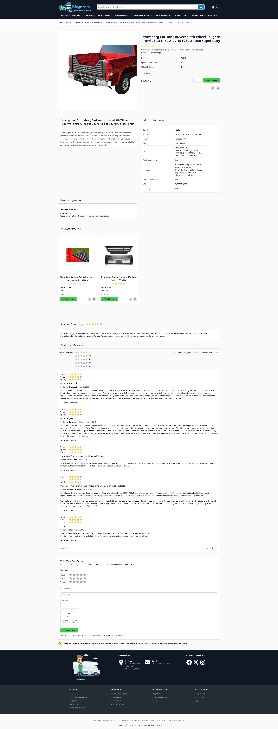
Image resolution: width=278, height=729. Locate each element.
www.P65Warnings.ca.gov (178, 643)
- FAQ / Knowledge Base (77, 697)
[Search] (201, 7)
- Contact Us (199, 697)
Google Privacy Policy (99, 635)
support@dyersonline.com (175, 720)
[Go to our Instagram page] (202, 662)
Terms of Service (117, 635)
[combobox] (147, 7)
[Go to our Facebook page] (189, 662)
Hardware (89, 15)
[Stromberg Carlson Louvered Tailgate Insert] (119, 255)
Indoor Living (180, 15)
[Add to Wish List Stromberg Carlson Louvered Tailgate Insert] (131, 299)
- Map (196, 701)
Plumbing (76, 15)
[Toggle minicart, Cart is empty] (217, 7)
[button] (147, 46)
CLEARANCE (213, 15)
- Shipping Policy (74, 701)
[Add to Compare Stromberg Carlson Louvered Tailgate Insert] (135, 299)
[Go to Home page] (74, 7)
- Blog (154, 701)
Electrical (64, 15)
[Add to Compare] (218, 88)
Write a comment (70, 402)
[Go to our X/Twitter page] (196, 662)
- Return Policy (74, 704)
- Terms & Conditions (118, 694)
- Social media (199, 694)
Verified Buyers (184, 352)
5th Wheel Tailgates (110, 22)
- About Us (156, 694)
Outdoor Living (197, 15)
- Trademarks (115, 701)
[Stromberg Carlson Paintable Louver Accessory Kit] (78, 255)
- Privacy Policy (116, 697)
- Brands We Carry (159, 697)
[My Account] (213, 7)
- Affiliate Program (117, 704)
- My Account (73, 694)
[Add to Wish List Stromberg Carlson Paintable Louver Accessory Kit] (89, 299)
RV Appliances (104, 15)
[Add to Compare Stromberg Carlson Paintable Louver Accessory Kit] (94, 299)
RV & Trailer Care (163, 15)
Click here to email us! (161, 663)
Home (60, 22)
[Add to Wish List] (213, 88)
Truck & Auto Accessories (91, 22)
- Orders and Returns (76, 708)
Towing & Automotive (142, 15)
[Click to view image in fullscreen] (97, 70)
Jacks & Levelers (121, 15)
